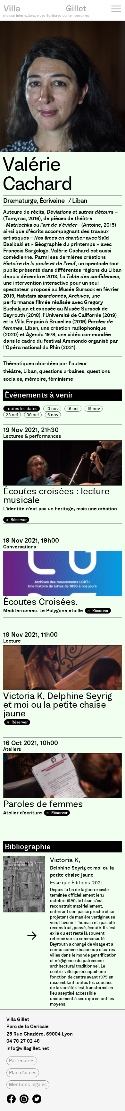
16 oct (73, 408)
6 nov (52, 415)
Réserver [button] (18, 519)
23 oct (12, 415)
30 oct (33, 415)
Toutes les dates (22, 408)
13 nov (52, 408)
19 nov (93, 408)
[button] (32, 935)
